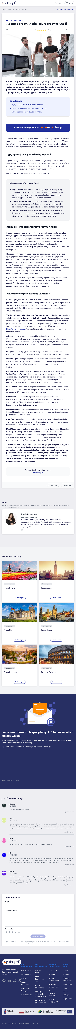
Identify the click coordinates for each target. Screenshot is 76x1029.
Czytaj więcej (19, 598)
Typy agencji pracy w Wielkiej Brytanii (27, 105)
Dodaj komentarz (38, 936)
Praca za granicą (21, 9)
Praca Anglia (38, 473)
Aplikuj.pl (4, 9)
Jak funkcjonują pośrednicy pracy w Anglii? (29, 108)
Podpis (7, 901)
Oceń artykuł (9, 929)
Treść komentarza (11, 910)
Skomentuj (67, 485)
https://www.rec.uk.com (16, 329)
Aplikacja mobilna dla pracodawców (40, 994)
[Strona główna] (9, 3)
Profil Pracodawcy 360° (40, 979)
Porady (11, 9)
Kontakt (66, 974)
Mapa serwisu (68, 999)
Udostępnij (53, 485)
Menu (71, 3)
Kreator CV (53, 970)
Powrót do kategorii (66, 9)
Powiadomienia (26, 995)
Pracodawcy (26, 974)
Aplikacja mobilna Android (52, 993)
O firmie (65, 970)
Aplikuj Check (68, 985)
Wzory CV (53, 974)
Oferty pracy (26, 970)
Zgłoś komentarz (69, 812)
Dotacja (66, 995)
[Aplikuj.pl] (12, 962)
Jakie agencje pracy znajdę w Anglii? (27, 112)
